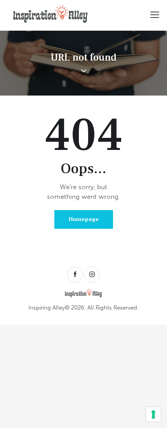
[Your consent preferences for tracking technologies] (153, 414)
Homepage (83, 219)
